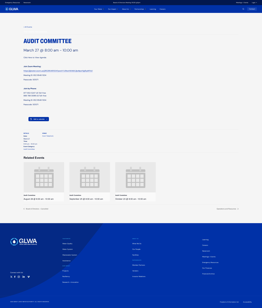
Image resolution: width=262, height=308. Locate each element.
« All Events (28, 27)
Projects (65, 271)
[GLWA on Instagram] (18, 276)
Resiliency (66, 276)
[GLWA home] (11, 9)
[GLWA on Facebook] (14, 277)
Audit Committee (29, 149)
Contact (252, 9)
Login (253, 2)
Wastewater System (69, 255)
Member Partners (138, 265)
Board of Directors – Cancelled (36, 209)
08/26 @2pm (135, 2)
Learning (153, 9)
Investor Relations (138, 276)
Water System (67, 249)
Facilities (135, 255)
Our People (136, 249)
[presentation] (44, 177)
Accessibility (247, 302)
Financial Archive (208, 274)
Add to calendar (39, 119)
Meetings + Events (242, 2)
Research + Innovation (70, 282)
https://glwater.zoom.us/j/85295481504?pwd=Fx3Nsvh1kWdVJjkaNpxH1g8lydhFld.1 (58, 71)
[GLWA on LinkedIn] (23, 276)
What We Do (136, 244)
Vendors (135, 271)
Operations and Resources (227, 209)
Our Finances (207, 268)
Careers (162, 9)
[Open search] (243, 9)
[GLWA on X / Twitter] (11, 277)
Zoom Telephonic (48, 136)
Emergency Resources (12, 2)
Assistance (66, 261)
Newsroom (27, 2)
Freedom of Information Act (229, 302)
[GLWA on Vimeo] (28, 276)
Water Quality (67, 244)
